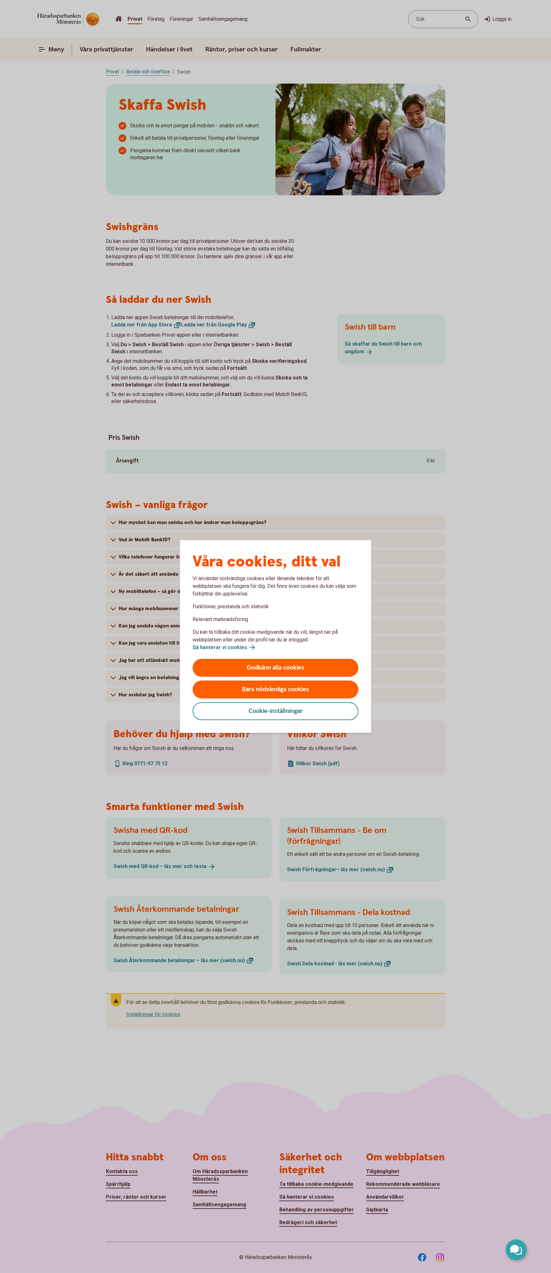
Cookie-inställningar (276, 711)
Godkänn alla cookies (275, 668)
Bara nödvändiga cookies (275, 689)
